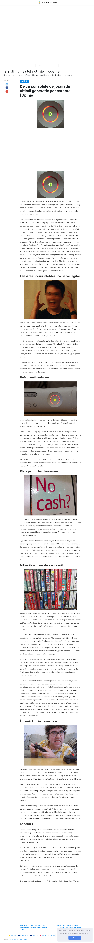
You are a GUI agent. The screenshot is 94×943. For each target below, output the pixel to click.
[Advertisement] (47, 21)
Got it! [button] (75, 938)
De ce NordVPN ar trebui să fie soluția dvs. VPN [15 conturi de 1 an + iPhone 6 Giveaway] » (67, 927)
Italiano (52, 935)
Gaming (24, 81)
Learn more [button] (84, 933)
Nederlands (24, 935)
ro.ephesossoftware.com (18, 939)
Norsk (44, 935)
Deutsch (13, 935)
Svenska (35, 935)
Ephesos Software (49, 2)
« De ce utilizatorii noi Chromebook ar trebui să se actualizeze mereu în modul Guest (33, 927)
